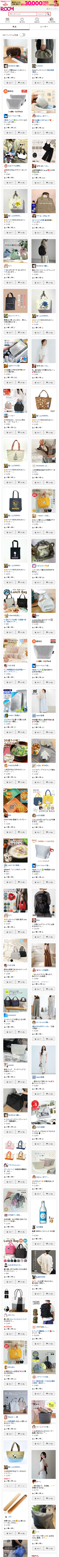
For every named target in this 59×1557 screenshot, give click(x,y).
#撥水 (34, 72)
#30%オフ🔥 (39, 1181)
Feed (7, 20)
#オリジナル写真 (38, 220)
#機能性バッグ (43, 1331)
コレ (10, 82)
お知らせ (37, 20)
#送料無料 (11, 1421)
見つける (22, 20)
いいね (22, 82)
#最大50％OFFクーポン (41, 1026)
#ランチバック (9, 1169)
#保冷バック (8, 120)
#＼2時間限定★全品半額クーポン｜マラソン (15, 671)
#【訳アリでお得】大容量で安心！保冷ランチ (15, 621)
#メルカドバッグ (20, 1319)
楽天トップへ (52, 9)
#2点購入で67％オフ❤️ (42, 120)
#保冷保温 (50, 70)
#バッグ (35, 1331)
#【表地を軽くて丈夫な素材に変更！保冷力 (43, 1382)
